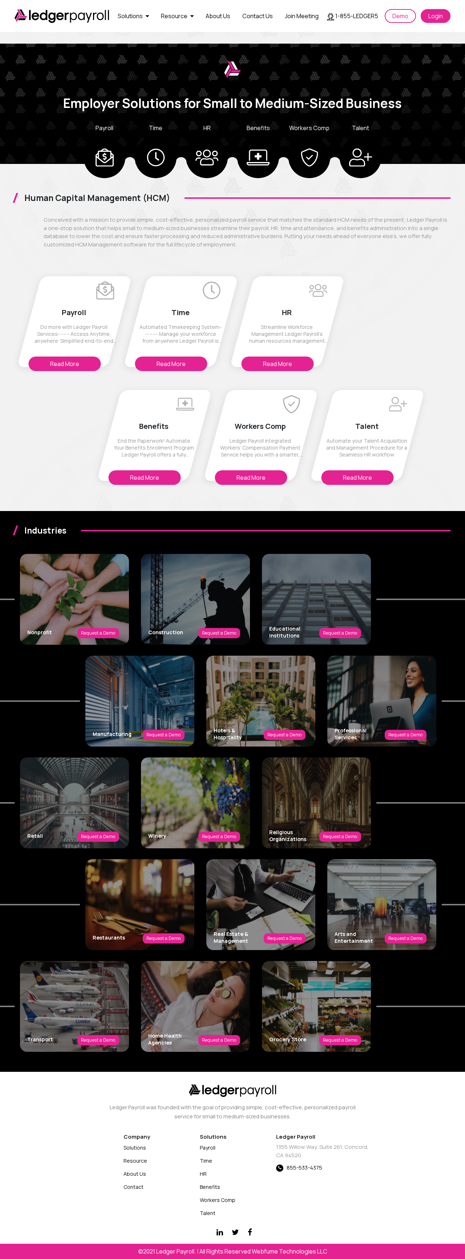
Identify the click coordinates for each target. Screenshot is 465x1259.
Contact (133, 1186)
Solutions (131, 16)
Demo (400, 16)
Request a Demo (98, 633)
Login (435, 16)
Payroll (207, 1147)
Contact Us (257, 16)
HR (203, 1173)
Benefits (210, 1186)
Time (206, 1160)
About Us (218, 16)
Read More (64, 364)
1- (356, 16)
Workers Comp (217, 1199)
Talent (207, 1213)
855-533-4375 (304, 1167)
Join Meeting (302, 16)
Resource (175, 16)
